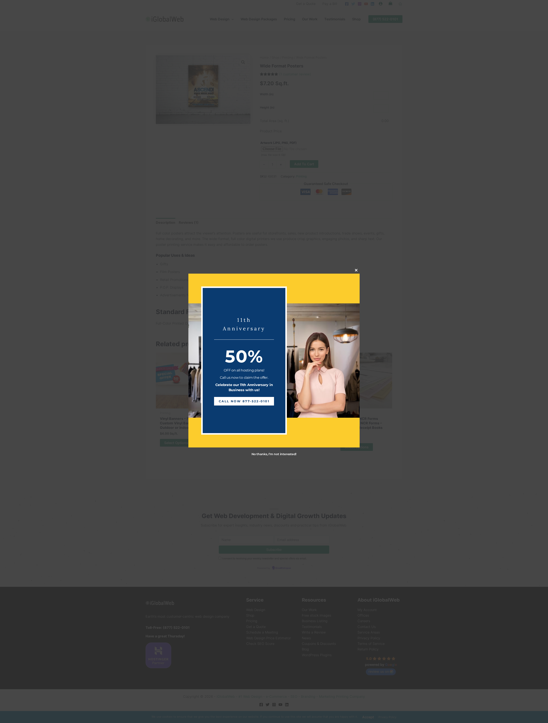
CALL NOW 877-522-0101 (244, 401)
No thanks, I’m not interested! (274, 454)
